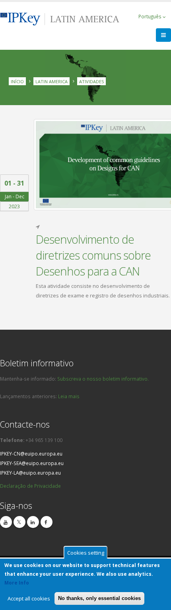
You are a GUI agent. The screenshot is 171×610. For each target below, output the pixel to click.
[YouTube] (6, 522)
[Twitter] (19, 522)
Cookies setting (85, 552)
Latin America (51, 81)
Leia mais (69, 396)
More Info (16, 582)
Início (17, 81)
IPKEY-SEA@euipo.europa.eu (32, 463)
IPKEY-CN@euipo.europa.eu (31, 453)
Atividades (91, 81)
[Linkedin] (33, 522)
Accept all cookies (29, 598)
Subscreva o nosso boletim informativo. (103, 378)
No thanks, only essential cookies (99, 598)
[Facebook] (46, 522)
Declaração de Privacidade (30, 486)
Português (150, 16)
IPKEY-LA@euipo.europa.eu (30, 472)
